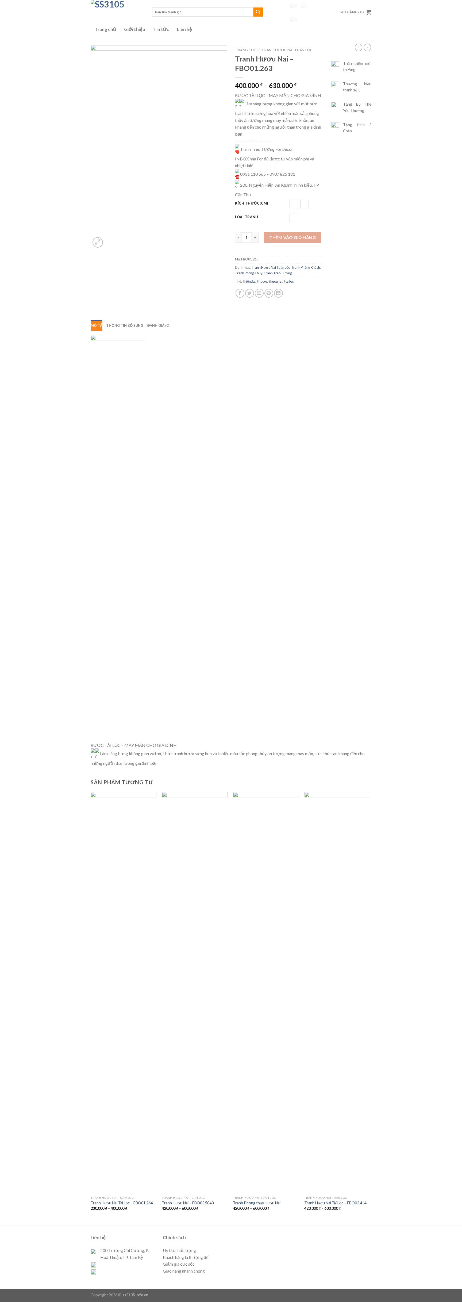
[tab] (96, 325)
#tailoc (289, 281)
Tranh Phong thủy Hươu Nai (256, 1203)
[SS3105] (117, 12)
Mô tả (96, 325)
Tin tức (161, 29)
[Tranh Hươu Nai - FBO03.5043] (195, 992)
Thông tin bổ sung (124, 325)
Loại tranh (246, 217)
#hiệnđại (248, 281)
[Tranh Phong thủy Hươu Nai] (266, 992)
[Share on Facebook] (240, 293)
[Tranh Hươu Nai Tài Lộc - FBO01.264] (124, 992)
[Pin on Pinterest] (268, 293)
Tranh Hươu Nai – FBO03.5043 (188, 1203)
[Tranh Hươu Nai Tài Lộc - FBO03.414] (337, 992)
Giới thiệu (134, 29)
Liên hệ (184, 29)
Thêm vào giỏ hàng (292, 237)
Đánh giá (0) (158, 325)
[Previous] (91, 1008)
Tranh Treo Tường (278, 273)
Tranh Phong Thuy (248, 273)
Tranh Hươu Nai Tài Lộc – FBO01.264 (122, 1203)
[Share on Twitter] (249, 293)
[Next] (370, 1008)
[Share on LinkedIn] (278, 293)
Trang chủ (105, 29)
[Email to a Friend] (259, 293)
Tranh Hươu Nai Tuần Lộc (287, 50)
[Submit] (258, 12)
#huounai (275, 281)
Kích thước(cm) (251, 203)
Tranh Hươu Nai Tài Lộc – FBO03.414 (335, 1203)
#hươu (262, 281)
